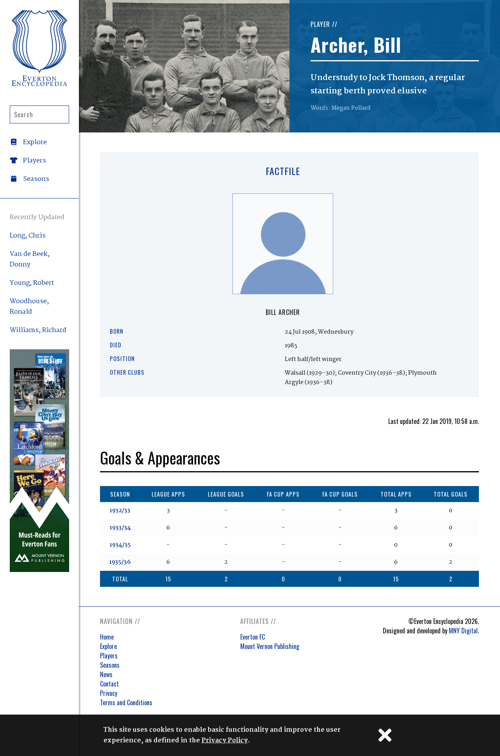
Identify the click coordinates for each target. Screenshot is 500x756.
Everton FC (252, 637)
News (106, 674)
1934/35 (120, 545)
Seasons (110, 665)
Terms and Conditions (126, 702)
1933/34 (120, 528)
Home (107, 637)
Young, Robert (32, 283)
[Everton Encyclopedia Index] (39, 48)
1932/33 (119, 510)
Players (109, 655)
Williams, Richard (38, 330)
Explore (108, 646)
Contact (109, 683)
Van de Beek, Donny (30, 259)
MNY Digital (463, 630)
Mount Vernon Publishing (269, 646)
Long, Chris (28, 236)
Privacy (108, 693)
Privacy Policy (225, 740)
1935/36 (120, 562)
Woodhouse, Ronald (29, 306)
